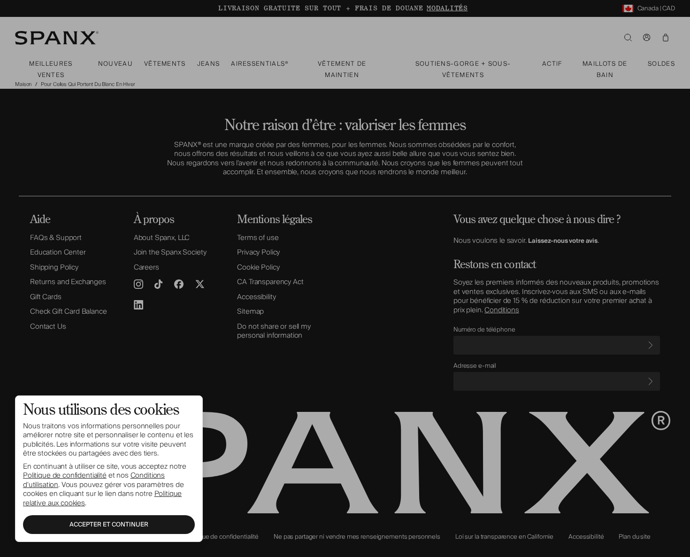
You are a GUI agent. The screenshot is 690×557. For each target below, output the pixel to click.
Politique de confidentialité (65, 475)
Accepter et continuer (108, 524)
